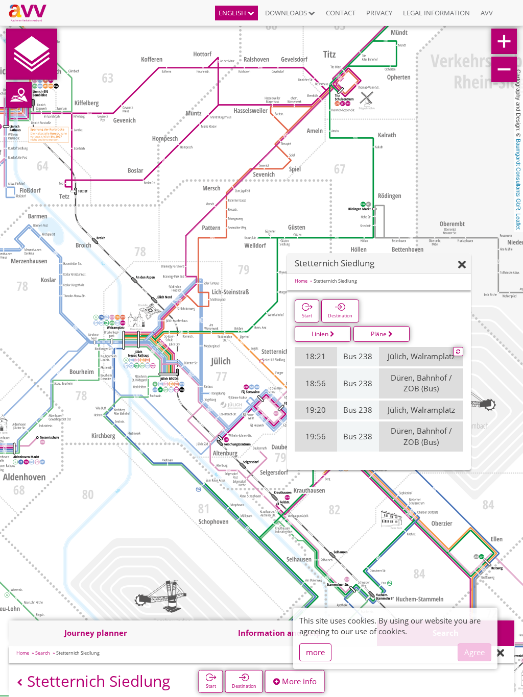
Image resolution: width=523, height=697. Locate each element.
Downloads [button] (286, 12)
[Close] (500, 653)
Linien (321, 334)
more (315, 652)
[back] (19, 682)
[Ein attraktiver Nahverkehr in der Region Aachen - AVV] (31, 13)
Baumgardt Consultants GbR (518, 174)
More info (298, 681)
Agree (474, 652)
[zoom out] (504, 69)
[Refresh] (458, 351)
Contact (340, 12)
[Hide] (462, 265)
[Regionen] (19, 95)
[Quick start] (31, 54)
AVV (487, 12)
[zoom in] (504, 41)
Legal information (436, 12)
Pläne (379, 334)
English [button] (233, 12)
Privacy (379, 12)
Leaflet (518, 221)
